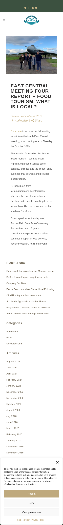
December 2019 (15, 446)
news (9, 337)
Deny (31, 503)
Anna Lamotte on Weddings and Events (27, 313)
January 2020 (13, 440)
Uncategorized (14, 343)
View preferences (31, 512)
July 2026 (11, 367)
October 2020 (13, 404)
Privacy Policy (37, 520)
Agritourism (21, 120)
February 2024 (14, 379)
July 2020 (11, 416)
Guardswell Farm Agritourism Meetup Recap (30, 271)
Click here (16, 131)
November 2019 (15, 452)
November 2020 (15, 398)
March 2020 (12, 428)
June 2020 (12, 422)
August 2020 (13, 410)
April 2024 (11, 373)
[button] (57, 462)
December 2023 (15, 392)
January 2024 (13, 385)
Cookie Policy (23, 520)
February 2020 (14, 434)
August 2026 (13, 361)
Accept (31, 493)
